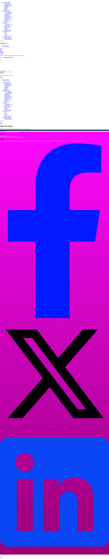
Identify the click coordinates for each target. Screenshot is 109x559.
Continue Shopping (5, 46)
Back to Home (2, 130)
